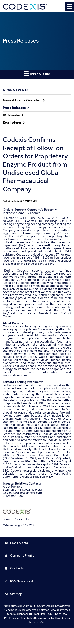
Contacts (14, 568)
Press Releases (14, 108)
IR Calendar (11, 115)
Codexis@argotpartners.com (22, 493)
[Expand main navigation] (69, 6)
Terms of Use (36, 622)
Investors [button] (39, 74)
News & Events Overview (22, 100)
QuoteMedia (46, 606)
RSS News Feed (19, 581)
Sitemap (13, 594)
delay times (63, 610)
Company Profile (20, 555)
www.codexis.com (15, 375)
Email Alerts (12, 122)
